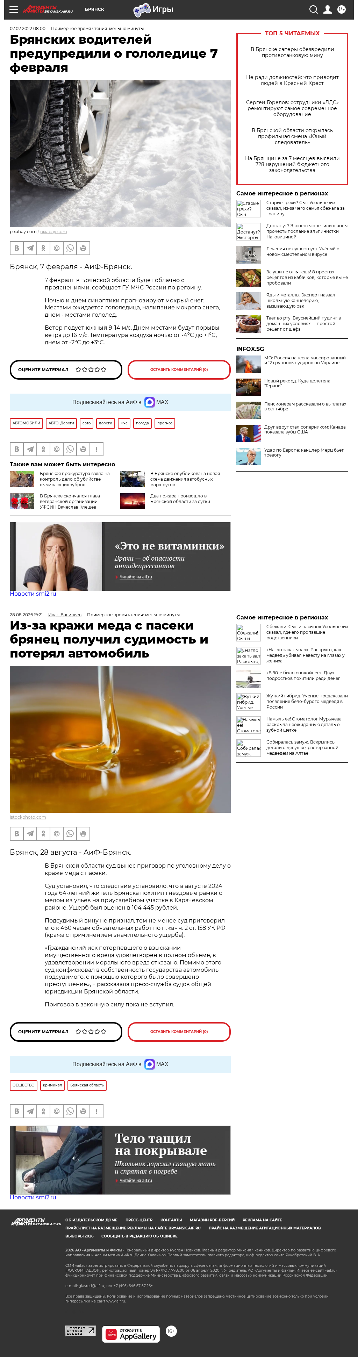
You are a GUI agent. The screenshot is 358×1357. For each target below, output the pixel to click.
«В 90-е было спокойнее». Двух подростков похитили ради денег (303, 675)
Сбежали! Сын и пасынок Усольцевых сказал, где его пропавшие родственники (307, 632)
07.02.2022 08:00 (27, 28)
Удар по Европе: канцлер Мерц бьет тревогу (304, 453)
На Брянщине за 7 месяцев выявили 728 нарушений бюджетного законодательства (292, 164)
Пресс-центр (139, 1220)
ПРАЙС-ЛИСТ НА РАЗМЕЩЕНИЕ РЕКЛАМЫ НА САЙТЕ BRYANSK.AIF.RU (133, 1228)
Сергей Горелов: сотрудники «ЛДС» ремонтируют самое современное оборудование (292, 108)
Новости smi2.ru (33, 593)
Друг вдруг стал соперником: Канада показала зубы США (305, 430)
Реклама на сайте (262, 1220)
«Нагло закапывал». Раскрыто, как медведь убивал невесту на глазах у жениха (305, 655)
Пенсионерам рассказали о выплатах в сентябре (305, 406)
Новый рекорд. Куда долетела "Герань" (297, 383)
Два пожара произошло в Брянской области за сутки (180, 498)
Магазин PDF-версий (212, 1220)
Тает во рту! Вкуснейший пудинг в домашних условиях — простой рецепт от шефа (303, 323)
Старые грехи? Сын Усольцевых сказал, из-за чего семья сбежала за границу (305, 208)
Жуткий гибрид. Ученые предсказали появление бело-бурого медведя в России (307, 701)
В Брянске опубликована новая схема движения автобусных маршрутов (185, 479)
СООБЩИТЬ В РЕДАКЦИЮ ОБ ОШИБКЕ (139, 1236)
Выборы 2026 (79, 1236)
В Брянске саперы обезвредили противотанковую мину (292, 52)
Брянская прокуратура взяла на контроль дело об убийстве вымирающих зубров (75, 479)
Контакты (171, 1220)
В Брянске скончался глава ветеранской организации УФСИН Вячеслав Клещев (70, 501)
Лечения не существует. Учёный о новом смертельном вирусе (302, 251)
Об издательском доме (91, 1220)
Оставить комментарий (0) (179, 369)
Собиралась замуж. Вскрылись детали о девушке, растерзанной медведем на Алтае (302, 747)
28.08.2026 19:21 (26, 614)
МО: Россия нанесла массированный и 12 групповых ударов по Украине (305, 360)
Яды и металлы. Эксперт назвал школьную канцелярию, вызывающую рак (300, 300)
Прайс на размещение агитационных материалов (265, 1228)
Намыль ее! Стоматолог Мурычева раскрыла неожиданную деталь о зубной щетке (304, 724)
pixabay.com (53, 231)
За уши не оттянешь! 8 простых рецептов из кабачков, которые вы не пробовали (307, 277)
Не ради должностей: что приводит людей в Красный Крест (292, 80)
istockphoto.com (28, 817)
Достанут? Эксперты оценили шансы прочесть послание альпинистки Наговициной (307, 231)
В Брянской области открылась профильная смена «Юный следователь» (292, 136)
